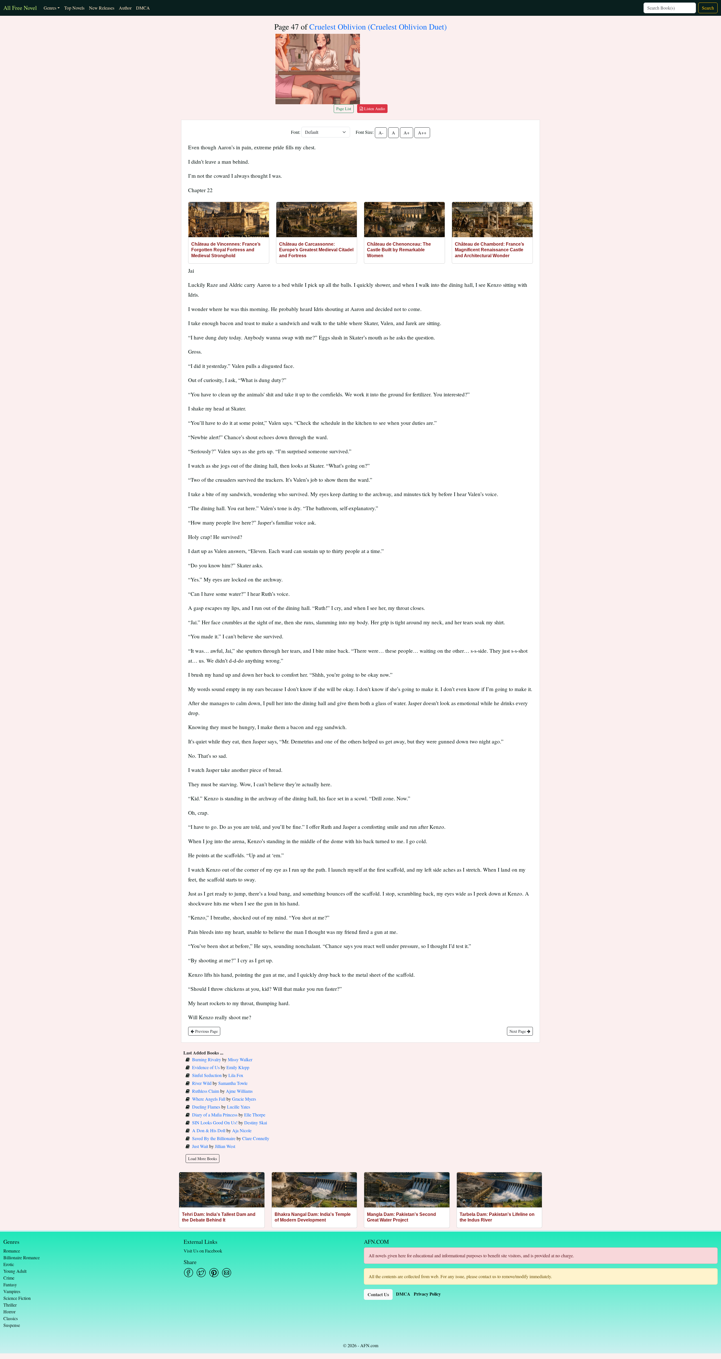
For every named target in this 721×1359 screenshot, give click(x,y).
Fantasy (10, 1284)
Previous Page (206, 1031)
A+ (407, 133)
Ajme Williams (239, 1091)
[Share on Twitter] (201, 1273)
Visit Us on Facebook (203, 1251)
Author (125, 8)
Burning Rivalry (206, 1059)
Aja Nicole (242, 1130)
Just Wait (200, 1146)
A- (381, 133)
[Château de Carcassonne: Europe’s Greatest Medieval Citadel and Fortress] (316, 219)
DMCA (143, 8)
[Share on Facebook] (188, 1273)
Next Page (518, 1031)
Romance (11, 1251)
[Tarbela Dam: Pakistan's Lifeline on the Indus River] (499, 1189)
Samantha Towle (233, 1083)
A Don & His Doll (208, 1130)
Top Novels (74, 8)
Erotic (8, 1264)
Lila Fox (235, 1075)
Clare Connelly (255, 1138)
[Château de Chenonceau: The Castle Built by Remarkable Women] (404, 219)
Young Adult (14, 1271)
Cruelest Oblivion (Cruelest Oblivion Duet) (378, 26)
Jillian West (225, 1146)
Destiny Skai (255, 1122)
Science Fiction (17, 1298)
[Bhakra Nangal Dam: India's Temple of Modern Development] (314, 1189)
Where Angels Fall (208, 1099)
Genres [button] (50, 8)
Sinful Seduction (207, 1075)
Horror (9, 1311)
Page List (343, 108)
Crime (8, 1278)
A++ (422, 133)
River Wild (202, 1083)
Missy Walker (240, 1059)
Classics (10, 1318)
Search (708, 8)
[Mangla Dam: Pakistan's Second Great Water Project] (406, 1189)
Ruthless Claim (205, 1091)
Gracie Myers (244, 1099)
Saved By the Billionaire (213, 1138)
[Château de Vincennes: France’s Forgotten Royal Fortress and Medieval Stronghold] (228, 219)
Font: (295, 132)
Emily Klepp (237, 1067)
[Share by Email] (227, 1273)
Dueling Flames (206, 1107)
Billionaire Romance (21, 1257)
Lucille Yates (238, 1107)
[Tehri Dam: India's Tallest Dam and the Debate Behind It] (221, 1189)
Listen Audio (374, 108)
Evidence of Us (206, 1067)
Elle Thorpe (254, 1115)
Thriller (10, 1305)
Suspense (11, 1325)
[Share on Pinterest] (214, 1273)
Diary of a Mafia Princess (214, 1115)
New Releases (101, 8)
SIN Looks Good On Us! (214, 1122)
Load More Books (202, 1158)
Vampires (11, 1291)
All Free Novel (20, 8)
